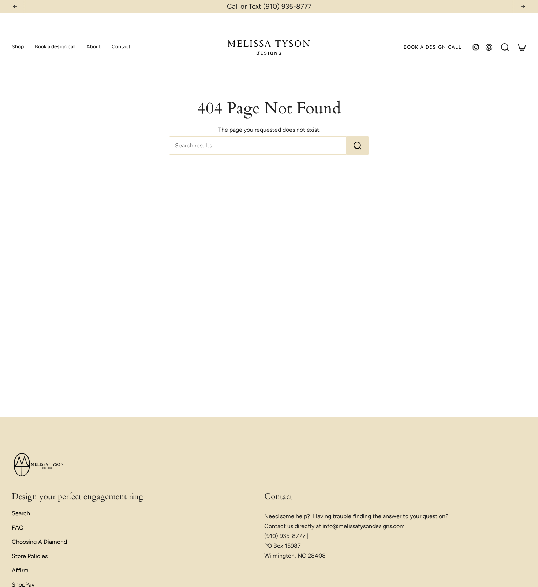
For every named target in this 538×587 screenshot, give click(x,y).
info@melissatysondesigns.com (363, 526)
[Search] (357, 145)
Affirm (20, 570)
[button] (17, 47)
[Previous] (15, 6)
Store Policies (30, 556)
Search (21, 513)
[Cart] (521, 47)
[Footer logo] (39, 465)
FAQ (17, 527)
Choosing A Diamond (39, 541)
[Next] (523, 6)
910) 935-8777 (288, 6)
